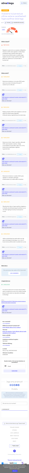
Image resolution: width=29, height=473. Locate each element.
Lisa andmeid (14, 273)
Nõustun (15, 470)
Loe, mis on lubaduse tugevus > (8, 33)
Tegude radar (14, 427)
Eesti (14, 441)
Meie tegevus (14, 435)
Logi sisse (14, 438)
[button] (8, 22)
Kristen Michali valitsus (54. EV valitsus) (12, 327)
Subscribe (14, 370)
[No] (27, 468)
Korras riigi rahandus (7, 331)
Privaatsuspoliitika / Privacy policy (14, 454)
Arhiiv (25, 65)
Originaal (20, 65)
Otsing (14, 430)
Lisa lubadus (14, 432)
